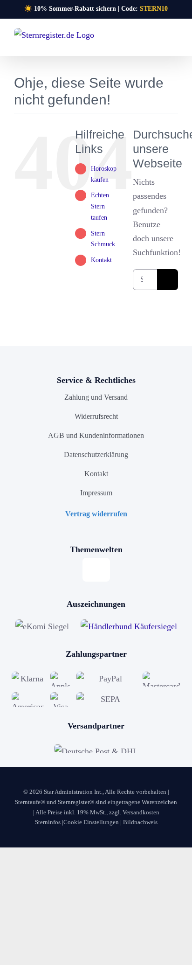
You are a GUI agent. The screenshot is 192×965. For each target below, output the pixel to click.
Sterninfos (48, 822)
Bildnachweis (140, 822)
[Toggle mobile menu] (174, 40)
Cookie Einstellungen (91, 822)
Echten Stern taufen (100, 206)
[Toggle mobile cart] (157, 40)
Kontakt (101, 260)
